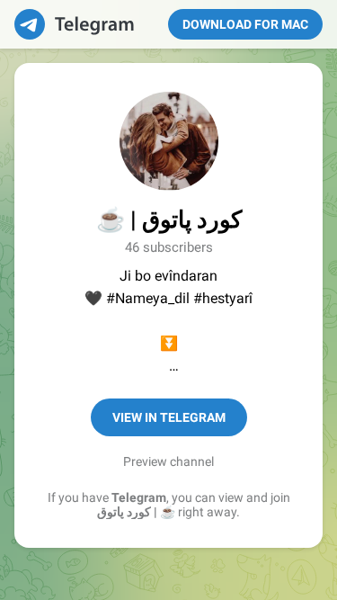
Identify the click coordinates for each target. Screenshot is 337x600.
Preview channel (168, 461)
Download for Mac (245, 24)
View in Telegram (169, 417)
